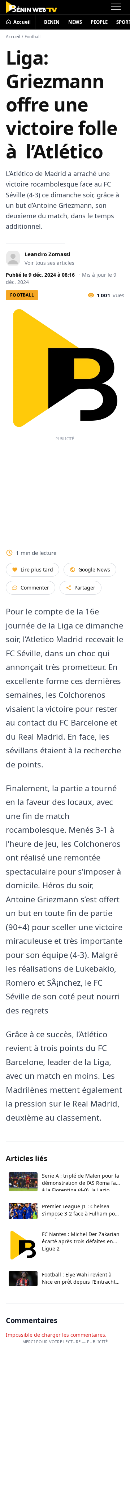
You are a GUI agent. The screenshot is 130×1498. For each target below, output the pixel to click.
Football (32, 37)
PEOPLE (99, 22)
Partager (84, 587)
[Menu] (115, 7)
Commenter (35, 587)
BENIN (52, 22)
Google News (94, 569)
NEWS (75, 22)
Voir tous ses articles (49, 262)
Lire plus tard (37, 569)
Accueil (13, 37)
